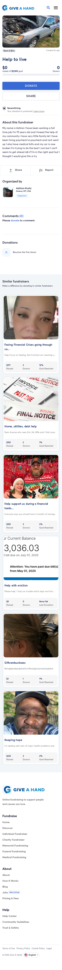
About (6, 874)
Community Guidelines (15, 921)
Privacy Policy (23, 948)
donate (15, 220)
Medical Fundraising (14, 857)
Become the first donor (24, 252)
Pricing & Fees (10, 898)
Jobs (5, 892)
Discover (7, 828)
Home (6, 822)
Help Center (9, 916)
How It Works (10, 880)
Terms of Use (8, 948)
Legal (49, 948)
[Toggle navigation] (56, 8)
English (32, 954)
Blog (5, 886)
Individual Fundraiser (14, 833)
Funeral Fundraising (14, 851)
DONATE (31, 86)
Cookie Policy (38, 948)
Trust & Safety (10, 927)
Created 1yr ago (53, 50)
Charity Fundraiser (13, 839)
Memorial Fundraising (15, 845)
